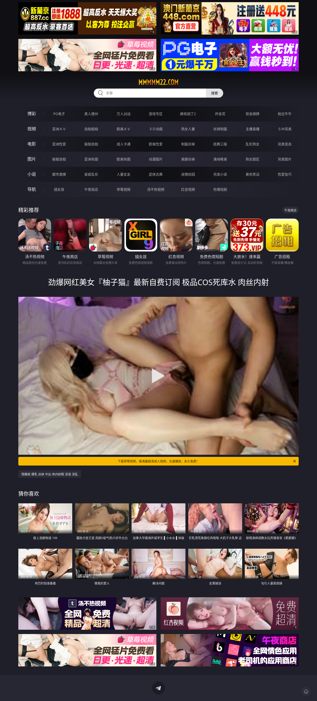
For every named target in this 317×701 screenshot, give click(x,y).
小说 (31, 174)
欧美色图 (123, 159)
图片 (31, 159)
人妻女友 (123, 174)
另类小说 (220, 174)
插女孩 (59, 189)
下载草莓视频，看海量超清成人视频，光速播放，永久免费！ (158, 461)
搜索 (214, 93)
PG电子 (59, 113)
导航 (31, 189)
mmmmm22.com (158, 82)
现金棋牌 (252, 113)
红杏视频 (188, 189)
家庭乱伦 (91, 174)
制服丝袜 (188, 144)
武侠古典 (156, 174)
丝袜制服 (220, 129)
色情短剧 (220, 189)
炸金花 (220, 113)
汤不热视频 (155, 189)
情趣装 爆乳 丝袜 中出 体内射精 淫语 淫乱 (49, 474)
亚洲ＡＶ (59, 129)
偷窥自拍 (59, 159)
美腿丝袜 (188, 159)
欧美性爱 (156, 144)
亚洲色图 (91, 159)
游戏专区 (156, 113)
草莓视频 (123, 189)
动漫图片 (156, 159)
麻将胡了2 (188, 113)
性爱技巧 (285, 174)
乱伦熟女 (252, 144)
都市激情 (59, 174)
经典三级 (220, 144)
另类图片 (285, 159)
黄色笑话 (252, 174)
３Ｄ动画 (156, 129)
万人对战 (123, 113)
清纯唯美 (220, 159)
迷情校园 (188, 174)
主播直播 (252, 129)
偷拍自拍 (91, 144)
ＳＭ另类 (285, 129)
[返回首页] (306, 691)
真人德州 (91, 113)
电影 (31, 144)
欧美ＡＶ (123, 129)
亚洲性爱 (59, 144)
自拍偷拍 (91, 129)
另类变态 (285, 144)
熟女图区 (252, 159)
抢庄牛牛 (285, 113)
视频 (31, 129)
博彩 (31, 114)
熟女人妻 (188, 129)
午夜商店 (91, 189)
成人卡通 (123, 144)
